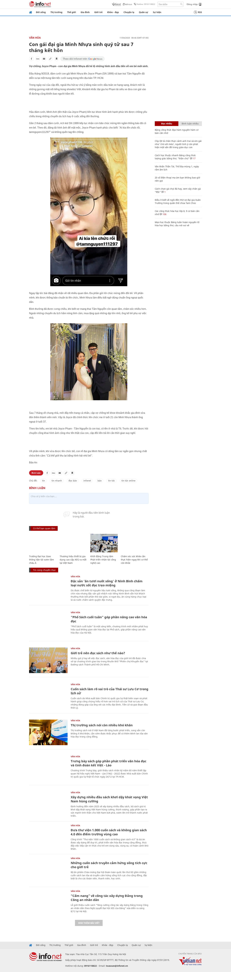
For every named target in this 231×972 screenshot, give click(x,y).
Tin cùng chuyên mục (44, 569)
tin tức (111, 480)
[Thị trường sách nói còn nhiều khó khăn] (48, 732)
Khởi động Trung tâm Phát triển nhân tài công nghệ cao (103, 559)
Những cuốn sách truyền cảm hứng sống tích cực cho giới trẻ (109, 865)
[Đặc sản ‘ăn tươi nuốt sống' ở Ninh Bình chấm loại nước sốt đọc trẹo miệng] (48, 588)
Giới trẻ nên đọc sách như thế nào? (98, 653)
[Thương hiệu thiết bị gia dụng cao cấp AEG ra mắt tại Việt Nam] (73, 543)
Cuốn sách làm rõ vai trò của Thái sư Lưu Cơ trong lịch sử (109, 691)
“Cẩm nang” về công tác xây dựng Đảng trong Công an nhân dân (107, 898)
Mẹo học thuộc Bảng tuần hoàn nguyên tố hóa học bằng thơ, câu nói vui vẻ (177, 224)
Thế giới (71, 12)
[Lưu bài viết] (56, 58)
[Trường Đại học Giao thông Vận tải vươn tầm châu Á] (43, 543)
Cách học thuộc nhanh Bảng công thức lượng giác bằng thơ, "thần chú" (175, 157)
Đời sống (41, 12)
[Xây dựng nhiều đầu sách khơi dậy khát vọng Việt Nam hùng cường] (48, 804)
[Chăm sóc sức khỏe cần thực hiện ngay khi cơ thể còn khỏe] (134, 543)
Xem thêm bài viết (88, 922)
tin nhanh (57, 480)
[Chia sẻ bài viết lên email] (44, 58)
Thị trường (56, 12)
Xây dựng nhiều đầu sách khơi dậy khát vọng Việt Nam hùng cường (109, 799)
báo (100, 480)
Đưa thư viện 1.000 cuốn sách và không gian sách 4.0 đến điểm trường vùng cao (109, 832)
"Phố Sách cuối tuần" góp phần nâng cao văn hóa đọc (109, 619)
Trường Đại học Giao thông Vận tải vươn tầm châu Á (41, 559)
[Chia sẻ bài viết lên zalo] (37, 58)
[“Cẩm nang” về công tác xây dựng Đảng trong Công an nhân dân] (48, 903)
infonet (87, 480)
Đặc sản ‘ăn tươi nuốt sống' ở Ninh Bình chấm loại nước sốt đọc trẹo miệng (107, 583)
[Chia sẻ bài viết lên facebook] (31, 58)
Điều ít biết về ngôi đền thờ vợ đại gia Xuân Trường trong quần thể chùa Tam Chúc (178, 201)
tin (43, 480)
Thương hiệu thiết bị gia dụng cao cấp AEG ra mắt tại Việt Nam (73, 559)
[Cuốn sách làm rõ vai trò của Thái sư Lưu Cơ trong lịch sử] (48, 696)
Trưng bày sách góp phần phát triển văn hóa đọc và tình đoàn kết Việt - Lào (108, 763)
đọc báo (73, 480)
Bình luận (36, 473)
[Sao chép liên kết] (50, 58)
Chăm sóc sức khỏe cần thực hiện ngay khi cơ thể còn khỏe (134, 559)
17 (193, 158)
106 (164, 214)
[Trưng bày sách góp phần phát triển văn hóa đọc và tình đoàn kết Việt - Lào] (48, 768)
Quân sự (143, 12)
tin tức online (128, 480)
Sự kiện (157, 12)
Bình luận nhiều (190, 123)
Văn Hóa (35, 37)
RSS (200, 12)
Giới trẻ (98, 12)
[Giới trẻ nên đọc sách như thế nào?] (48, 660)
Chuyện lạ (129, 12)
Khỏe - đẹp (113, 12)
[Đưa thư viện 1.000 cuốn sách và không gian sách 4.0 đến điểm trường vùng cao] (48, 837)
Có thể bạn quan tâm (44, 528)
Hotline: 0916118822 (146, 4)
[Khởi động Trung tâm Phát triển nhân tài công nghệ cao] (104, 543)
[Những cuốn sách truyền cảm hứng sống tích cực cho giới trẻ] (48, 870)
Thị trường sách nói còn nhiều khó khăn (102, 725)
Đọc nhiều (166, 123)
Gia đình (85, 12)
